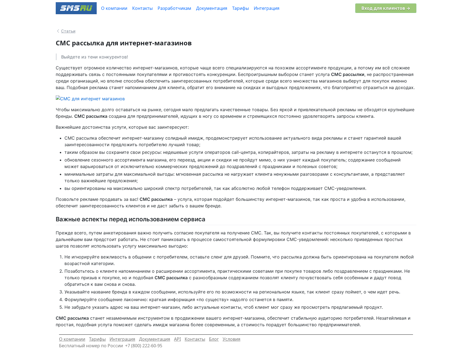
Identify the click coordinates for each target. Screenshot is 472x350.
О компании (72, 339)
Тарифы (97, 339)
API (177, 339)
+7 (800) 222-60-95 (143, 346)
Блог (214, 339)
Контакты (195, 339)
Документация (154, 339)
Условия (231, 339)
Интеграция (122, 339)
